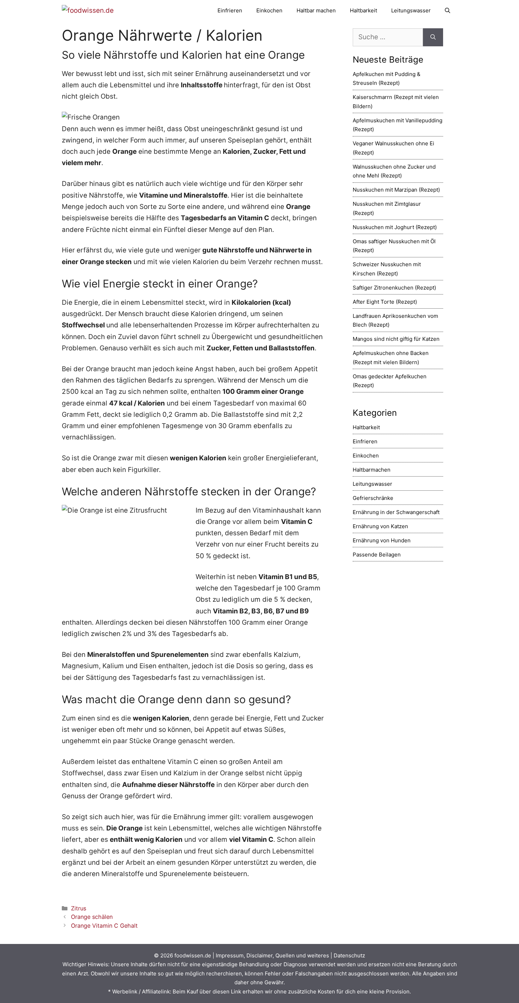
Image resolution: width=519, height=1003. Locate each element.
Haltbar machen (316, 10)
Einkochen (269, 10)
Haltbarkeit (363, 10)
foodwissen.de (192, 955)
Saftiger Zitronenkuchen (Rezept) (394, 287)
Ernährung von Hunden (382, 540)
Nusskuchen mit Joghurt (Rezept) (395, 227)
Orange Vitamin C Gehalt (104, 925)
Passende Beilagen (377, 554)
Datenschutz (349, 955)
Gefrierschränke (373, 498)
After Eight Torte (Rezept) (385, 301)
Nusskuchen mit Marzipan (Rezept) (396, 189)
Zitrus (78, 908)
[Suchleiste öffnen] (447, 10)
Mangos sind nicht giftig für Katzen (396, 339)
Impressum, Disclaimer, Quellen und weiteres (272, 955)
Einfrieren (229, 10)
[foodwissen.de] (88, 10)
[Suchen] (433, 37)
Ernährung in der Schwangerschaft (396, 512)
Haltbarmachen (371, 469)
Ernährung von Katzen (380, 526)
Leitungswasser (411, 10)
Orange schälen (92, 916)
